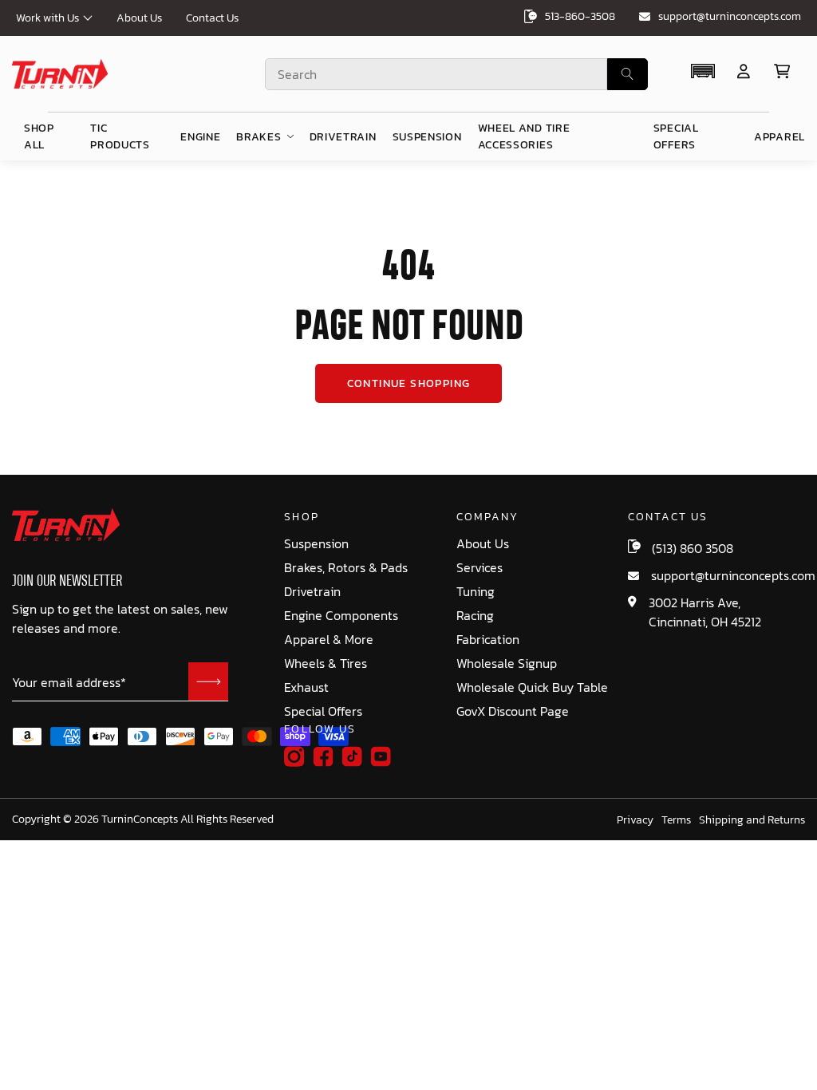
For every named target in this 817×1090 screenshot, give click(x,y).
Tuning (475, 591)
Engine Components (341, 615)
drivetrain (343, 136)
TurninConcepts (139, 819)
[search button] (627, 74)
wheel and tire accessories (524, 136)
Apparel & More (328, 639)
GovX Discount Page (512, 711)
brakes (258, 136)
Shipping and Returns (752, 820)
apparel (779, 136)
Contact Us (212, 18)
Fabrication (487, 639)
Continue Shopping (409, 383)
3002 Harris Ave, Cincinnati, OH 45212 (705, 612)
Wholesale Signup (506, 663)
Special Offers (323, 711)
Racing (475, 615)
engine (200, 136)
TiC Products (120, 136)
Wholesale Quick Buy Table (532, 687)
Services (479, 567)
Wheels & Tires (325, 663)
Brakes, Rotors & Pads (346, 567)
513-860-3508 (580, 16)
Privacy (635, 820)
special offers (676, 136)
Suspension (316, 543)
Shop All (39, 136)
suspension (427, 136)
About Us (139, 18)
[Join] (208, 681)
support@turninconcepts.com (729, 16)
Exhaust (306, 687)
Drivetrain (312, 591)
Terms (676, 820)
